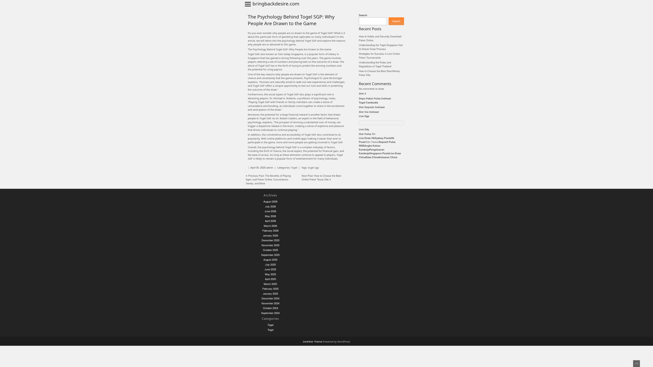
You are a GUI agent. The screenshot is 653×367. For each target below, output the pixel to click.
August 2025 (270, 259)
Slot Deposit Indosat (372, 107)
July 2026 (270, 206)
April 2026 (270, 221)
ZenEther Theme (313, 341)
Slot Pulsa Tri (367, 134)
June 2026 (270, 211)
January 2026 (270, 235)
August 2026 (270, 201)
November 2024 (270, 303)
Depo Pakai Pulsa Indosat (375, 98)
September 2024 (270, 313)
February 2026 (270, 230)
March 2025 (270, 284)
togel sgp (313, 167)
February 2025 (270, 288)
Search (363, 15)
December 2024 (270, 298)
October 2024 (270, 308)
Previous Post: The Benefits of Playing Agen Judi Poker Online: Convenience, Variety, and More (268, 179)
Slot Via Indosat (369, 111)
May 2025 (270, 274)
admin (269, 167)
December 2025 (270, 240)
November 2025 (270, 245)
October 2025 (270, 250)
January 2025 (270, 293)
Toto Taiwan (372, 142)
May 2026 (270, 216)
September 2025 (270, 255)
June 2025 (270, 269)
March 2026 (270, 226)
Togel (294, 167)
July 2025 (270, 264)
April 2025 (270, 279)
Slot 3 (362, 93)
